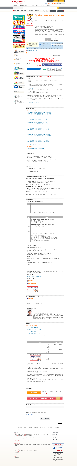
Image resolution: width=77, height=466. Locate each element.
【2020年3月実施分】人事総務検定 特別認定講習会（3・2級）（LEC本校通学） (39, 119)
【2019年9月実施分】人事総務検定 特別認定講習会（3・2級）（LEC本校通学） (39, 112)
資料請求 (33, 5)
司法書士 (44, 434)
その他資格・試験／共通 (18, 457)
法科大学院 (37, 434)
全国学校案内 (48, 5)
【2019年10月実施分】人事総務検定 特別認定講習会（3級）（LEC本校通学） (39, 123)
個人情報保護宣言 (36, 427)
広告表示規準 (30, 427)
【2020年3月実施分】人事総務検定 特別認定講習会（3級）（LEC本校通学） (38, 129)
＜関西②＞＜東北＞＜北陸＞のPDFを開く (34, 329)
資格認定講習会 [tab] (17, 63)
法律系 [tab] (16, 54)
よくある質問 (21, 5)
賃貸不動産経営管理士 (44, 444)
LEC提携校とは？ (31, 82)
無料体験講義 (51, 391)
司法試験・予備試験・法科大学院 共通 (20, 434)
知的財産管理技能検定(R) (21, 435)
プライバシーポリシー (43, 427)
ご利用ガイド (15, 5)
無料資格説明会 (44, 391)
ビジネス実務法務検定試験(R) (28, 435)
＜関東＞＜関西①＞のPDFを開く (32, 327)
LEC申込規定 (57, 427)
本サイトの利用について (51, 427)
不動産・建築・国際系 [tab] (18, 58)
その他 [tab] (16, 64)
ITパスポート (16, 450)
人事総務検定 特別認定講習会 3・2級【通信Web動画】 (35, 144)
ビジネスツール (35, 450)
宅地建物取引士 (17, 444)
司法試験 (41, 434)
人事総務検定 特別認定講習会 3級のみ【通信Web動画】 (35, 148)
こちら (40, 371)
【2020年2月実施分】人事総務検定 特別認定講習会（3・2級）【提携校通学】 (39, 140)
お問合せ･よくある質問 (58, 391)
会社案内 (43, 5)
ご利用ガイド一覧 (17, 100)
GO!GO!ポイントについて (18, 97)
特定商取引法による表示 (18, 101)
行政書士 (47, 434)
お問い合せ (37, 5)
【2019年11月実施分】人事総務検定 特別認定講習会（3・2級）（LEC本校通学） (39, 114)
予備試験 (34, 434)
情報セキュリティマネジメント (28, 450)
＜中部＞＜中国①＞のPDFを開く (32, 331)
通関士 (16, 445)
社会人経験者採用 (17, 438)
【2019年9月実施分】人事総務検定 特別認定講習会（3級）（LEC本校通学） (38, 122)
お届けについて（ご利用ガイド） (34, 102)
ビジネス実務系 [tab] (17, 62)
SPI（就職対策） (22, 438)
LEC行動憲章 (20, 427)
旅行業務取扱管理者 (17, 452)
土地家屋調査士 (26, 444)
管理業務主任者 (38, 444)
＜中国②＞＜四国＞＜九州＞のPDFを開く (34, 333)
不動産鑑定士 (21, 444)
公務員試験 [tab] (16, 55)
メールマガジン (27, 5)
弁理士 (16, 435)
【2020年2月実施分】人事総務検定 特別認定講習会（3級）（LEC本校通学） (38, 128)
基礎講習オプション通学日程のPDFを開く (34, 276)
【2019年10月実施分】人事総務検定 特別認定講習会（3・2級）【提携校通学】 (39, 135)
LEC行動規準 (25, 427)
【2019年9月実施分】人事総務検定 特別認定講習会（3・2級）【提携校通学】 (39, 134)
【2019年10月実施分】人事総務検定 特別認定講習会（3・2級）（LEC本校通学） (39, 113)
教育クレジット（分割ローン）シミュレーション (54, 68)
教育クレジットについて (18, 96)
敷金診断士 (49, 444)
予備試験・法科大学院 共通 (29, 434)
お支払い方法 (17, 95)
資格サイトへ (44, 393)
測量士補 (30, 444)
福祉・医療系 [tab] (17, 59)
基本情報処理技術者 (21, 450)
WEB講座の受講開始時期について (32, 50)
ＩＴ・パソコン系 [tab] (17, 60)
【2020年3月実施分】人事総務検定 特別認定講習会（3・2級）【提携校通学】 (39, 141)
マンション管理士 (34, 444)
